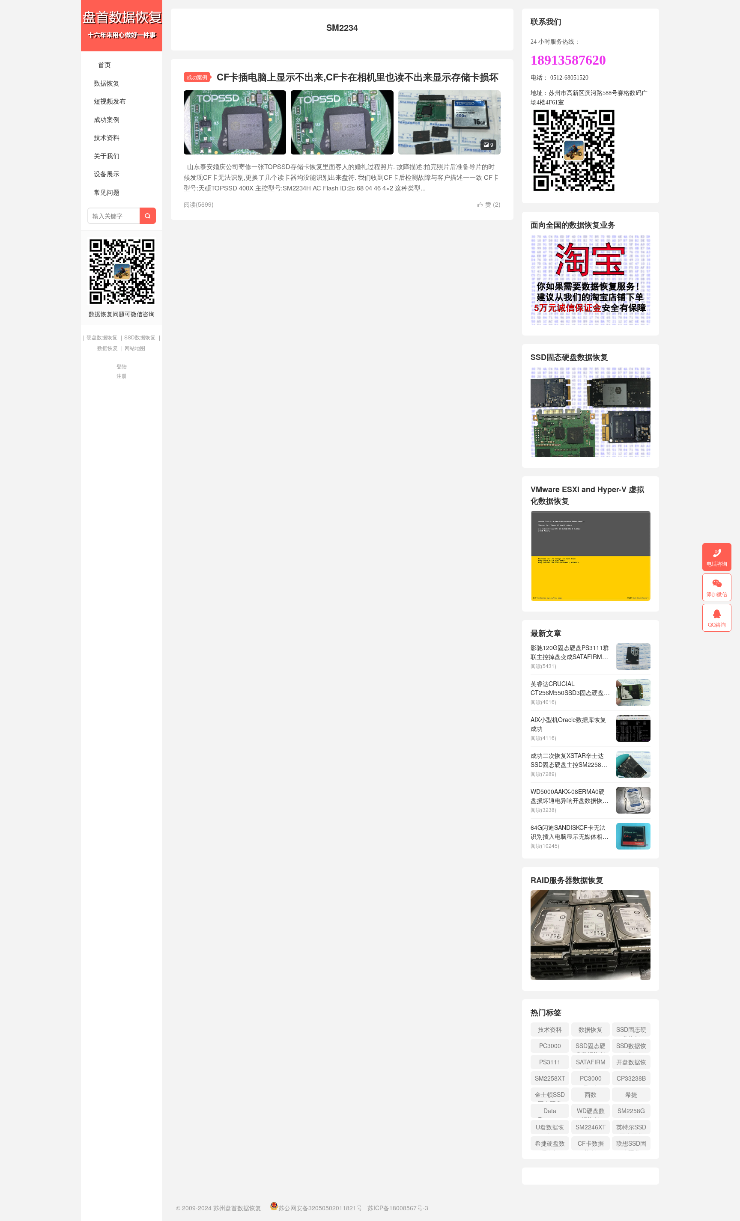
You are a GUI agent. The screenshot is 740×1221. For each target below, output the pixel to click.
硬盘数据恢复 (102, 337)
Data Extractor (550, 1112)
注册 (121, 375)
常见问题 (106, 191)
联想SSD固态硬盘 (631, 1144)
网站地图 (135, 347)
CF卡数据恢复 (591, 1144)
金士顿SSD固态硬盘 (550, 1096)
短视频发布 (110, 100)
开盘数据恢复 (631, 1063)
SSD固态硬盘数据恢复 (591, 1047)
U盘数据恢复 (550, 1128)
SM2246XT (591, 1127)
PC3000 (550, 1045)
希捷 (631, 1094)
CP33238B (631, 1078)
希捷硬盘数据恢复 (550, 1144)
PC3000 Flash (591, 1079)
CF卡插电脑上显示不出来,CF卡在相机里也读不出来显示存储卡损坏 (357, 76)
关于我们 (106, 155)
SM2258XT (550, 1078)
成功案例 (106, 119)
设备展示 (106, 173)
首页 (104, 64)
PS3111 (550, 1062)
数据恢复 (106, 82)
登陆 (121, 366)
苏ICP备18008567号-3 (397, 1207)
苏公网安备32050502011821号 (320, 1207)
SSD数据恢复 (139, 337)
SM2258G (631, 1110)
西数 (591, 1094)
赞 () (489, 204)
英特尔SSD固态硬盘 (631, 1128)
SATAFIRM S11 (591, 1063)
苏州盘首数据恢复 (121, 25)
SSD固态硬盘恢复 (631, 1031)
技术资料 (106, 137)
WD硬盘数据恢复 (591, 1112)
